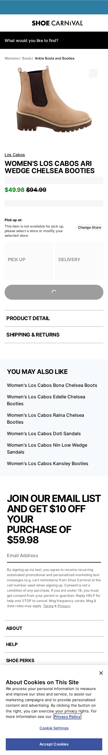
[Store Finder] (22, 23)
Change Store (89, 227)
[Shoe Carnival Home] (57, 23)
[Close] (101, 673)
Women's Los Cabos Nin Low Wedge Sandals (47, 448)
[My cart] (100, 23)
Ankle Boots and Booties (54, 58)
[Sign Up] (95, 555)
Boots (26, 58)
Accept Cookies (54, 744)
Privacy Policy (67, 716)
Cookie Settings (54, 728)
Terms (48, 606)
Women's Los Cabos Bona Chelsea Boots (52, 385)
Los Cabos (15, 154)
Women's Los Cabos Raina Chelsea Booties (45, 418)
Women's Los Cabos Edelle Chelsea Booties (46, 400)
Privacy (64, 606)
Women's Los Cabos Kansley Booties (47, 463)
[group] (29, 261)
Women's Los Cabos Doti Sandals (44, 433)
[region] (54, 710)
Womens (12, 58)
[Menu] (8, 23)
